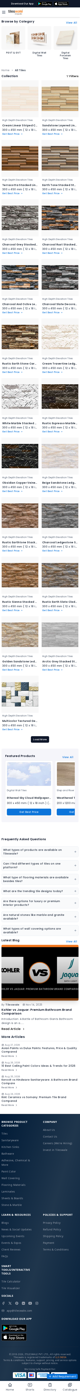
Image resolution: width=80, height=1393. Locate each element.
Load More (40, 739)
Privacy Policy (52, 1222)
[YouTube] (30, 1303)
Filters (74, 76)
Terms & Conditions (56, 1249)
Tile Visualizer (10, 1288)
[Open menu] (3, 12)
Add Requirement (64, 1376)
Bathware (7, 1153)
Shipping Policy (53, 1236)
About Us (49, 1130)
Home (5, 70)
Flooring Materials (13, 1185)
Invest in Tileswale (55, 1150)
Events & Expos (11, 1243)
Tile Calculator (10, 1281)
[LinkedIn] (23, 1303)
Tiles (4, 1133)
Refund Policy (52, 1229)
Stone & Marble (11, 1205)
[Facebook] (3, 1303)
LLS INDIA (61, 1357)
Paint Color (8, 1171)
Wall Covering (10, 1178)
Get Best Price (29, 812)
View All (71, 23)
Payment (48, 1243)
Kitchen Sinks (10, 1147)
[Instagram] (37, 1303)
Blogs (5, 1222)
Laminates (8, 1191)
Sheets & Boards (12, 1198)
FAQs (4, 1256)
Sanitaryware (10, 1140)
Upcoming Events (12, 1236)
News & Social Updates (16, 1229)
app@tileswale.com (19, 1310)
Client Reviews (11, 1249)
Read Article (11, 1029)
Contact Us (50, 1136)
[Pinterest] (17, 1303)
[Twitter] (10, 1303)
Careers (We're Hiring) (57, 1143)
